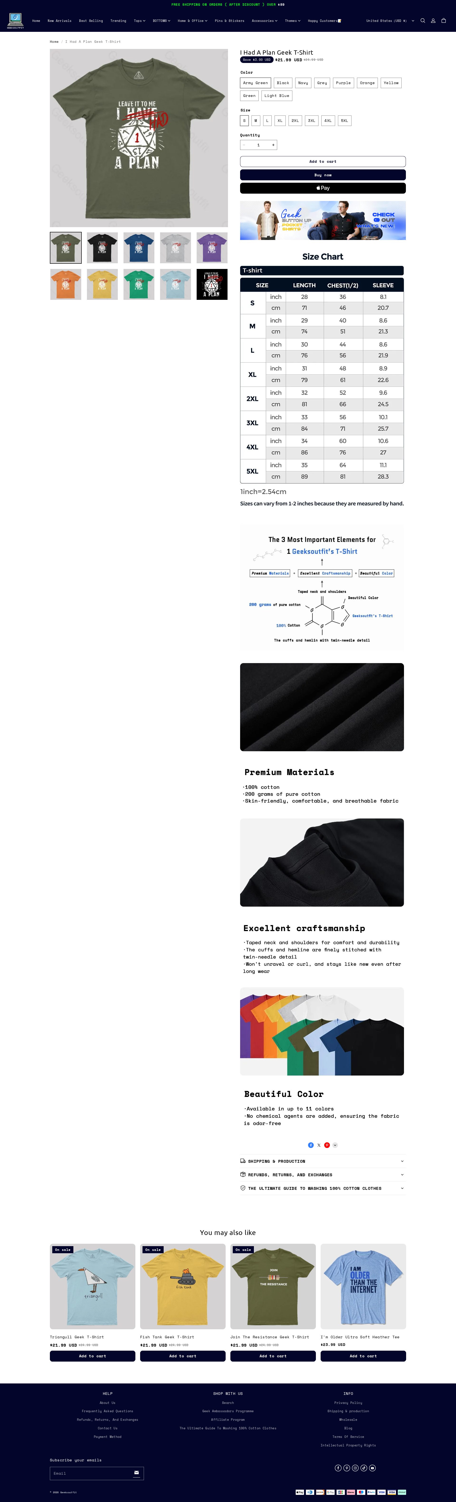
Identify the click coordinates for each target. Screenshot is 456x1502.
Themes (291, 20)
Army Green (255, 83)
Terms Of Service (348, 1436)
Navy (303, 83)
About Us (108, 1402)
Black (283, 83)
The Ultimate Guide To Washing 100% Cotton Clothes (228, 1428)
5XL (344, 120)
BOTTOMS (160, 20)
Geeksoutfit (68, 1492)
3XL (311, 120)
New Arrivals (59, 20)
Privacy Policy (348, 1402)
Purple (343, 83)
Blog (348, 1428)
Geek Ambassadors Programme (228, 1411)
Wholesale (348, 1419)
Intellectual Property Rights (348, 1445)
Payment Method (108, 1436)
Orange (367, 83)
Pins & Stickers (230, 20)
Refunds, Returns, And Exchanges (107, 1419)
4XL (328, 120)
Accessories (263, 20)
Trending (118, 20)
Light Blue (277, 95)
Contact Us (108, 1428)
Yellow (391, 83)
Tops (138, 20)
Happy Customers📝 (325, 20)
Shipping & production (348, 1411)
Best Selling (91, 20)
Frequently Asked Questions (107, 1411)
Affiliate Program (228, 1419)
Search (228, 1402)
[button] (423, 20)
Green (249, 95)
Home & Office (191, 20)
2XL (295, 120)
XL (280, 120)
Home (36, 20)
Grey (322, 83)
